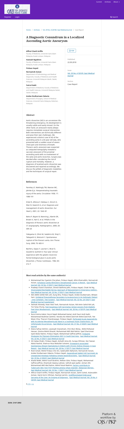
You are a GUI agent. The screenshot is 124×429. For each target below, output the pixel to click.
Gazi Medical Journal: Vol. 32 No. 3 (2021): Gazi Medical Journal (64, 283)
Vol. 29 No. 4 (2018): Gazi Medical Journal (57, 30)
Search (115, 17)
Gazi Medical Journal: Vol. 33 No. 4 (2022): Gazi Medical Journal (63, 356)
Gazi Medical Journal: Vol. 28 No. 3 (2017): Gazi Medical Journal (63, 348)
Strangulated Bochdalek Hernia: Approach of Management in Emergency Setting (64, 290)
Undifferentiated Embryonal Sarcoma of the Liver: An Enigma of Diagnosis (61, 376)
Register (7, 17)
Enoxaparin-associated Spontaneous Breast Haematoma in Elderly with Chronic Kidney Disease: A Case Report (63, 345)
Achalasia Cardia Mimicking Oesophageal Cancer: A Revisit (61, 282)
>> (33, 384)
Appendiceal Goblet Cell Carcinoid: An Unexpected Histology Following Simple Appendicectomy (64, 354)
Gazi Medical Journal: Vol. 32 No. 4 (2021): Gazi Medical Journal (64, 337)
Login (17, 17)
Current (99, 2)
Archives (108, 2)
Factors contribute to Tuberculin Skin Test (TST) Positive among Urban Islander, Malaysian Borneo (62, 366)
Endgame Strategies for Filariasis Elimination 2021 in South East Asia (60, 335)
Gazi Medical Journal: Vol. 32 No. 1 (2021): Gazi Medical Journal (56, 370)
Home (28, 30)
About (115, 2)
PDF (72, 51)
